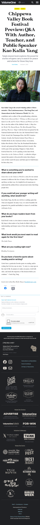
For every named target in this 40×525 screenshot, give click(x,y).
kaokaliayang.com (30, 282)
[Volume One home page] (9, 3)
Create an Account (11, 300)
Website (20, 511)
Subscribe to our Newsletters (28, 361)
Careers (26, 504)
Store (20, 513)
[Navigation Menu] (37, 2)
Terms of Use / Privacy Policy (17, 516)
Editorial (20, 509)
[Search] (32, 2)
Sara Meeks (15, 64)
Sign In (3, 300)
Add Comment (6, 328)
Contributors (19, 504)
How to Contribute (26, 363)
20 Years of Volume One (27, 366)
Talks (23, 8)
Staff (13, 504)
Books (17, 8)
